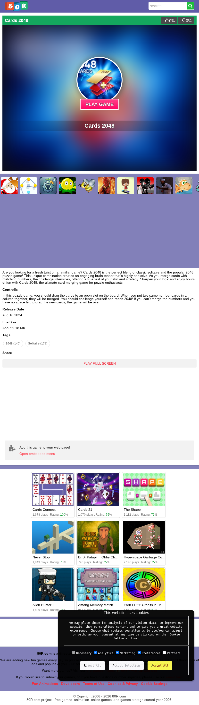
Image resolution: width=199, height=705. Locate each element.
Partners (174, 653)
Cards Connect (44, 509)
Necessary (83, 653)
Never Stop (41, 557)
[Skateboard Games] (125, 185)
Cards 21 (85, 509)
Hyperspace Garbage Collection (148, 557)
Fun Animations (45, 684)
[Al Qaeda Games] (164, 185)
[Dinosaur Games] (183, 185)
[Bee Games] (86, 185)
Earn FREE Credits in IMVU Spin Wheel (154, 605)
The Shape (132, 509)
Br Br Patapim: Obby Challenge (102, 557)
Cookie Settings (154, 684)
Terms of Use (94, 684)
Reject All (92, 665)
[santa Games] (9, 185)
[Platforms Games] (67, 185)
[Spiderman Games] (106, 185)
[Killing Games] (145, 185)
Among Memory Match (95, 605)
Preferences (151, 653)
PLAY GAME (99, 104)
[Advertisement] (99, 400)
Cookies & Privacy (123, 684)
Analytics (105, 653)
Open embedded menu (37, 454)
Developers (70, 684)
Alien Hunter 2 (43, 605)
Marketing (127, 653)
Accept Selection (126, 665)
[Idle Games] (48, 185)
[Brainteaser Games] (28, 185)
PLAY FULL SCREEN (99, 363)
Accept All (159, 665)
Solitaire (37, 343)
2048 (13, 343)
